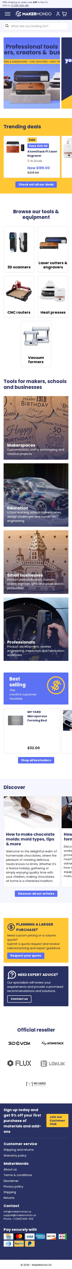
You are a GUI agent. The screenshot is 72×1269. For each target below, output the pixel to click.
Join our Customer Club (57, 1120)
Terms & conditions (18, 1175)
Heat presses (53, 312)
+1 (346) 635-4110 (20, 5)
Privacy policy (13, 1187)
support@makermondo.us (20, 1215)
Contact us (19, 999)
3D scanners (19, 267)
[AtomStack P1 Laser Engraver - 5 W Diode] (16, 147)
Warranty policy (15, 1156)
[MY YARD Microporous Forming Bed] (16, 720)
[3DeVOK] (19, 1044)
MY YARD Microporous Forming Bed (37, 716)
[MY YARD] (36, 1085)
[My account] (58, 14)
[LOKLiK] (52, 1064)
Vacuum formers (36, 360)
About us (10, 1169)
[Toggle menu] (8, 14)
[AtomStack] (52, 1044)
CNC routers (18, 312)
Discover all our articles (36, 894)
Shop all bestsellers (36, 760)
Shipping (10, 1192)
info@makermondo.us (17, 1211)
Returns (9, 1198)
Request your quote (25, 956)
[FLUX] (19, 1064)
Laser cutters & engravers (53, 265)
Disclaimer (11, 1181)
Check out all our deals (36, 184)
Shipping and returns (19, 1150)
